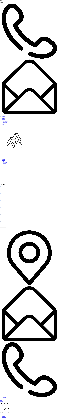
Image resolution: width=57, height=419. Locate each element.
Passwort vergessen (5, 121)
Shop (2, 123)
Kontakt (3, 124)
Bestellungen (5, 122)
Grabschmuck (3, 160)
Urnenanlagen (3, 119)
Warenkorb (4, 163)
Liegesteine (3, 118)
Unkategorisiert (4, 417)
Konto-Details (3, 120)
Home (2, 117)
